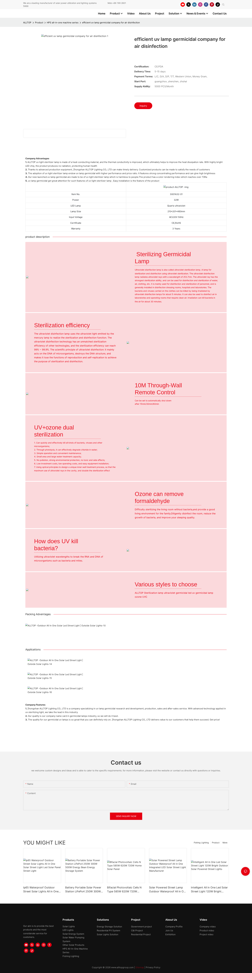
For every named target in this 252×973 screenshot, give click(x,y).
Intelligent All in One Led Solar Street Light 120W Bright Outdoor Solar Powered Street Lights (209, 889)
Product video (207, 930)
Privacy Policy (153, 967)
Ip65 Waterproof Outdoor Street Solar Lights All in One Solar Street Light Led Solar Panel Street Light (40, 889)
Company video (208, 926)
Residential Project (141, 934)
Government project (141, 926)
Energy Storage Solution (109, 926)
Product (39, 22)
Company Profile (174, 926)
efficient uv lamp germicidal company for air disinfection (111, 22)
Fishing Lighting (201, 842)
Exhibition (170, 934)
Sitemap (139, 967)
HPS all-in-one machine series (62, 22)
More (225, 842)
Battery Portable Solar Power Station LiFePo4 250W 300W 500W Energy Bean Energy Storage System (83, 889)
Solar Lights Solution (107, 934)
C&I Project (137, 930)
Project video (206, 934)
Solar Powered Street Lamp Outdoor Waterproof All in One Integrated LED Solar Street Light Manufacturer (168, 889)
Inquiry (143, 105)
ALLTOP (27, 22)
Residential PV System (108, 930)
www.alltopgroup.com (122, 967)
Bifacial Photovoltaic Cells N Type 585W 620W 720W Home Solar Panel (124, 889)
